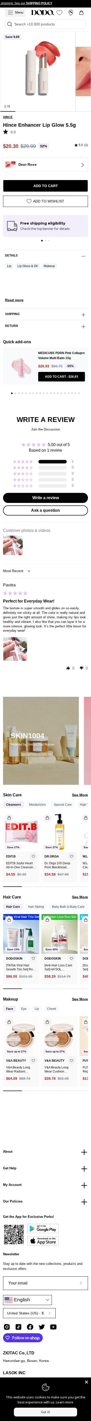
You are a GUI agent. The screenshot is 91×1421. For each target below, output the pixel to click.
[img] (81, 145)
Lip (9, 266)
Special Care (63, 804)
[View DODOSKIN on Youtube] (53, 1327)
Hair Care (13, 907)
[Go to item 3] (49, 240)
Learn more (64, 1402)
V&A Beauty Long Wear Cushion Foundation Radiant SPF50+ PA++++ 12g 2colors (58, 1069)
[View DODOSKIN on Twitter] (42, 1327)
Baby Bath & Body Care (68, 907)
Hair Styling (36, 907)
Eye (24, 1009)
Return (11, 326)
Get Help (9, 1168)
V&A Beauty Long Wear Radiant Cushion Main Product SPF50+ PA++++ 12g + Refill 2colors (19, 1069)
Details (11, 255)
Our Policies (12, 1201)
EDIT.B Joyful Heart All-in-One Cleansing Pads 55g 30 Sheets (20, 865)
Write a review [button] (45, 498)
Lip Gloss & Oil (27, 266)
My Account (12, 1185)
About (7, 1151)
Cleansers (13, 804)
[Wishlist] (59, 12)
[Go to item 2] (45, 240)
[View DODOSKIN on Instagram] (7, 1327)
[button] (7, 131)
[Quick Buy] (6, 1020)
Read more (14, 300)
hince (8, 117)
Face (9, 1009)
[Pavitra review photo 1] (15, 649)
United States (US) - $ (25, 1313)
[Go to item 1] (42, 240)
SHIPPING (12, 314)
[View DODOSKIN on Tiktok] (18, 1327)
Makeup (49, 266)
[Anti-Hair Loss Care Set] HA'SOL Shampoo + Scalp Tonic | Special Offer (58, 967)
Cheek (51, 1009)
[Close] (86, 1382)
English (21, 1299)
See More (80, 795)
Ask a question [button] (45, 510)
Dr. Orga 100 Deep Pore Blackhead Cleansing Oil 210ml (58, 865)
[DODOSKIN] (42, 12)
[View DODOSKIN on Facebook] (30, 1327)
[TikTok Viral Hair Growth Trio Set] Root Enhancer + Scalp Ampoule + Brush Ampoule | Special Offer (20, 967)
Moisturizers (37, 804)
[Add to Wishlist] (33, 856)
